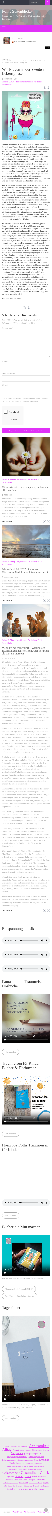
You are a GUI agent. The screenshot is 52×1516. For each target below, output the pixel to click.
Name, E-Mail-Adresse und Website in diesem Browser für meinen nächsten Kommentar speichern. (25, 399)
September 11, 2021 (11, 79)
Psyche (46, 1483)
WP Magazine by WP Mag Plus (36, 1512)
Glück (44, 1472)
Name (5, 362)
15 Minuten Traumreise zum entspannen (15, 1446)
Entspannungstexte (9, 1460)
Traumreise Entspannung (24, 1486)
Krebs (28, 1476)
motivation (23, 1483)
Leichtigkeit (31, 1480)
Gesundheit (30, 1472)
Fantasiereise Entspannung (34, 1463)
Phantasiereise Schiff (35, 1483)
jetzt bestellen (10, 1052)
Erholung (44, 1459)
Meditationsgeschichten (10, 1483)
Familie (12, 1463)
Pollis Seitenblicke (17, 11)
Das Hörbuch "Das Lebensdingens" (19, 1296)
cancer (22, 1450)
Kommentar (7, 328)
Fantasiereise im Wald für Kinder (17, 1466)
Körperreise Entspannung (14, 1479)
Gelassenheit (11, 1472)
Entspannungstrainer (25, 1460)
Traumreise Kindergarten (41, 1486)
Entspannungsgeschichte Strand (17, 1457)
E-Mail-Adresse (9, 373)
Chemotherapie (37, 1450)
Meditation (41, 1479)
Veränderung (12, 1489)
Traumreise (11, 1486)
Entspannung (18, 1453)
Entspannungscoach (33, 1454)
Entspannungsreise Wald (36, 1457)
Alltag (7, 1449)
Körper (34, 1476)
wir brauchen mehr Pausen (32, 1489)
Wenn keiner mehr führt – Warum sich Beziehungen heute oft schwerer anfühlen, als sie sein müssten (25, 650)
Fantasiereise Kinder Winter (18, 1469)
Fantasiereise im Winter (36, 1466)
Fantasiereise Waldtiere (35, 1469)
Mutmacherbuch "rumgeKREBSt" (19, 1289)
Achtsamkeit (39, 1445)
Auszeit (16, 1450)
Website (5, 385)
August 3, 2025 (9, 658)
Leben (25, 1480)
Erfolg (36, 1460)
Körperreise (41, 1476)
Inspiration (10, 1476)
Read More (7, 911)
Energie (46, 1450)
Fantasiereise (20, 1463)
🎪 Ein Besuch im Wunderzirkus (23, 42)
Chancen (28, 1450)
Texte (5, 1486)
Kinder (19, 1476)
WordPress (17, 1512)
